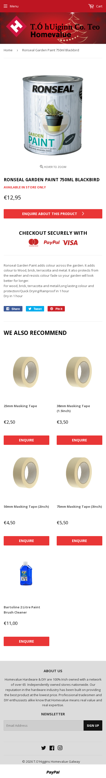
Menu (14, 6)
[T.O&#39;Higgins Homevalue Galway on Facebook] (51, 748)
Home (8, 50)
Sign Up (93, 726)
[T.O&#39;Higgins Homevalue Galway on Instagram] (60, 748)
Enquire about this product (50, 213)
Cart (98, 6)
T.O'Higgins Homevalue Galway (57, 761)
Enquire (26, 440)
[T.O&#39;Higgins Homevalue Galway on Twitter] (43, 748)
